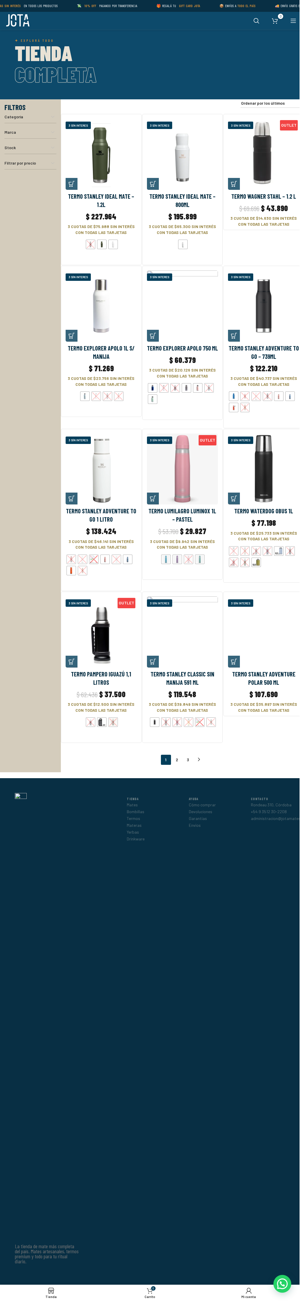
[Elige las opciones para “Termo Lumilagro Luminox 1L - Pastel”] (153, 498)
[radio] (90, 244)
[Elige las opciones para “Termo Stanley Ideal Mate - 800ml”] (153, 184)
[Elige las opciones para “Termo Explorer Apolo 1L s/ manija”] (71, 336)
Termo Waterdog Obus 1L (263, 511)
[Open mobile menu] (293, 21)
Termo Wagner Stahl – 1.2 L (263, 196)
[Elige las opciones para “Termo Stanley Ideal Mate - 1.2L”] (71, 184)
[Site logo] (17, 20)
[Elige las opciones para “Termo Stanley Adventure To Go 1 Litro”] (71, 498)
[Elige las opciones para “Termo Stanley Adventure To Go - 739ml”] (234, 336)
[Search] (256, 21)
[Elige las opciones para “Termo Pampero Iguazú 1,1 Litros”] (71, 662)
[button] (234, 184)
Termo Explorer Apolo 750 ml (182, 348)
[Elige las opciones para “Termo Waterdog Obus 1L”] (234, 498)
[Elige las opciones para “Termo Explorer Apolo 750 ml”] (153, 336)
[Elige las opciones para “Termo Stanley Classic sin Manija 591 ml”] (153, 662)
